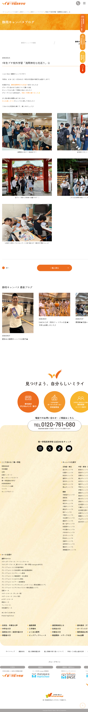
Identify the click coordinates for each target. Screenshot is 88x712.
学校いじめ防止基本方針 (75, 651)
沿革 (3, 472)
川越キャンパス (68, 506)
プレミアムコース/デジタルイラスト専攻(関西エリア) (20, 588)
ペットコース (6, 605)
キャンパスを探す (13, 12)
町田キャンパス (68, 538)
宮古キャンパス (68, 481)
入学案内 (32, 628)
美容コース (5, 602)
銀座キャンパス (68, 521)
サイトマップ (10, 651)
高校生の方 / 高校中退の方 (12, 632)
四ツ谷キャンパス (69, 524)
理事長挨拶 (5, 466)
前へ (7, 268)
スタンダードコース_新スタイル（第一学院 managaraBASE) (22, 564)
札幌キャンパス (68, 472)
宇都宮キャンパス (69, 495)
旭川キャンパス (68, 470)
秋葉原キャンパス (69, 527)
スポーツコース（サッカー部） (12, 593)
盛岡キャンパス (68, 478)
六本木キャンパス (69, 532)
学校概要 (5, 469)
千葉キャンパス (68, 515)
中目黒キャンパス (69, 529)
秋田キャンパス (68, 475)
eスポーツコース (7, 599)
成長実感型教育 (6, 483)
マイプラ (4, 489)
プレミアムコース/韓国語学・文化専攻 (15, 576)
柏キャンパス (67, 512)
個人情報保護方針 (34, 651)
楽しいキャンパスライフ (10, 478)
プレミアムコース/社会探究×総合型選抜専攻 (17, 570)
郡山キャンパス (68, 487)
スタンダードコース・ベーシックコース (15, 561)
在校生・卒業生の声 (10, 625)
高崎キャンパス (68, 500)
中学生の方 (6, 628)
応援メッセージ (7, 475)
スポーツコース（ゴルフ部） (11, 596)
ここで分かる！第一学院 (10, 462)
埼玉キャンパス (68, 503)
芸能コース (5, 590)
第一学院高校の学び (8, 480)
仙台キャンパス (68, 484)
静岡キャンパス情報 (28, 43)
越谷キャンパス (68, 509)
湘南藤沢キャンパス (69, 550)
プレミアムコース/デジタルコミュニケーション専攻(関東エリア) (24, 585)
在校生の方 (56, 628)
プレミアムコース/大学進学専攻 (13, 567)
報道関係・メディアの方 (61, 635)
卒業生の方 (56, 632)
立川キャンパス (68, 535)
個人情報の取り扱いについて (54, 651)
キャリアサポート (8, 492)
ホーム (5, 12)
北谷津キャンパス (69, 518)
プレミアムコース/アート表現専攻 (13, 582)
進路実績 (32, 625)
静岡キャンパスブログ (37, 12)
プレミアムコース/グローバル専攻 (13, 573)
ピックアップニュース (37, 635)
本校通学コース (7, 608)
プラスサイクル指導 (7, 486)
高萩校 (65, 498)
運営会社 (22, 651)
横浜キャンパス (68, 547)
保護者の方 (6, 635)
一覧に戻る (54, 268)
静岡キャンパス (24, 12)
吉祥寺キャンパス (69, 544)
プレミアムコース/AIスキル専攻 (12, 579)
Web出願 (80, 635)
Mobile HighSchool (8, 616)
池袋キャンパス (68, 541)
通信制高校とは (58, 625)
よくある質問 (34, 632)
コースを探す (6, 554)
